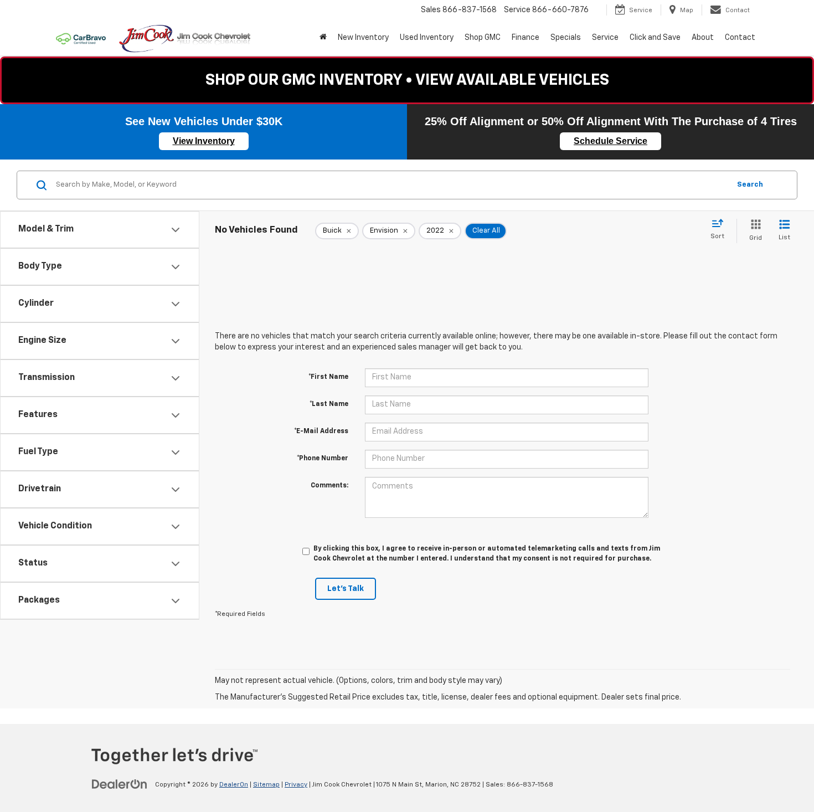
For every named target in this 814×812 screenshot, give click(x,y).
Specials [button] (565, 38)
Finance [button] (525, 38)
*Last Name (329, 404)
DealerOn (233, 785)
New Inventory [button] (363, 38)
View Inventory (204, 141)
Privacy (296, 785)
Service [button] (605, 38)
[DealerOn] (119, 784)
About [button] (703, 38)
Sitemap (266, 785)
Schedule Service (610, 141)
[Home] (323, 37)
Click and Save (655, 38)
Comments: (329, 485)
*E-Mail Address (321, 431)
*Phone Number (322, 458)
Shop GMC (483, 38)
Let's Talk (345, 589)
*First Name (328, 377)
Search (750, 184)
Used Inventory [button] (427, 38)
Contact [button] (740, 38)
